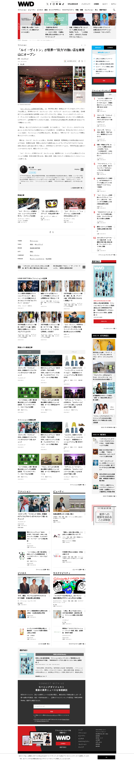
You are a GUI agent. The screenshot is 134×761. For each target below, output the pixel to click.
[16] (79, 97)
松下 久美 (66, 220)
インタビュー (67, 410)
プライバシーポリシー (51, 715)
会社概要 (98, 740)
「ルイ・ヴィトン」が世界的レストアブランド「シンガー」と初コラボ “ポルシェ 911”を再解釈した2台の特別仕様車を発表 (104, 199)
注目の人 (30, 305)
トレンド (24, 305)
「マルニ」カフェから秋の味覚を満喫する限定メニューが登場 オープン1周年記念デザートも (50, 403)
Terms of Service (41, 721)
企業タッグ (54, 216)
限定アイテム (24, 410)
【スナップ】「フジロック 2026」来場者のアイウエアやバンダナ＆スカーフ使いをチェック (27, 371)
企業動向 (55, 516)
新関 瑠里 (55, 520)
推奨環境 (98, 735)
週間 (110, 94)
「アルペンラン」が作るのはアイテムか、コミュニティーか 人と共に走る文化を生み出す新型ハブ (102, 377)
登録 (104, 80)
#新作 (31, 244)
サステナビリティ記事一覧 (76, 644)
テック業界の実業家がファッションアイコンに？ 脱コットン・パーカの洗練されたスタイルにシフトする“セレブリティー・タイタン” (27, 298)
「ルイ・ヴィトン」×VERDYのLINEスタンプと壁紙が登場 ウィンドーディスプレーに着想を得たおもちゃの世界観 (73, 328)
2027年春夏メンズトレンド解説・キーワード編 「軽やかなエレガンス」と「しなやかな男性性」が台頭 (50, 328)
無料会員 (98, 47)
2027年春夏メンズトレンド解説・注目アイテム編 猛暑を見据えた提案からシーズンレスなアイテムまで (27, 328)
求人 (96, 10)
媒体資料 (98, 746)
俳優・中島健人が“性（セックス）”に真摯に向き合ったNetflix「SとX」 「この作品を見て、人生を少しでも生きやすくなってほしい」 (78, 32)
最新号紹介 (103, 10)
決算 (28, 635)
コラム (73, 218)
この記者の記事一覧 (76, 188)
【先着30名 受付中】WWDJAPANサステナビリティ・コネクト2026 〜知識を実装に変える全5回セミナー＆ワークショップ (54, 32)
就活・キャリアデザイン (53, 10)
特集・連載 (79, 10)
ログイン (113, 4)
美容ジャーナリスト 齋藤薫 (69, 541)
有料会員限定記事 (73, 4)
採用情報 (98, 744)
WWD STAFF (21, 524)
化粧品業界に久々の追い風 (62, 514)
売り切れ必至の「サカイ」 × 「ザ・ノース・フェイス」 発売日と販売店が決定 (66, 267)
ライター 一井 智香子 (23, 220)
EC (18, 601)
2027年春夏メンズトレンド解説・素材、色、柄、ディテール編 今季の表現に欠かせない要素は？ (73, 297)
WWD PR (108, 427)
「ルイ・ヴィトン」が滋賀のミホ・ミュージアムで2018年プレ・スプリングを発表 (27, 213)
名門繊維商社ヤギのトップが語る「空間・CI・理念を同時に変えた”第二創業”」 (103, 398)
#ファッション (34, 241)
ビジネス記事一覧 (43, 644)
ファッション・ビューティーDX (28, 601)
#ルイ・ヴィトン (34, 255)
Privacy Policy (65, 719)
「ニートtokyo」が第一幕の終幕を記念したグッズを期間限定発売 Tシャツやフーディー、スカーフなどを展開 (27, 403)
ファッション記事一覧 (42, 569)
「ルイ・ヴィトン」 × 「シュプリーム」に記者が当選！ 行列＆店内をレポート (73, 213)
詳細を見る (104, 321)
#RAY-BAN (20, 527)
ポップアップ (24, 58)
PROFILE (77, 169)
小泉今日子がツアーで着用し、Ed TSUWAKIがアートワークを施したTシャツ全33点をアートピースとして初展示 (104, 183)
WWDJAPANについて (101, 729)
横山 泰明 (20, 603)
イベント (43, 380)
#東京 (31, 251)
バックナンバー (85, 4)
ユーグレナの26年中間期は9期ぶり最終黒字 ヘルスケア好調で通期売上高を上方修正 (37, 631)
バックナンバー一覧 (109, 328)
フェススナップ (21, 378)
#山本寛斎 (49, 258)
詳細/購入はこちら (40, 676)
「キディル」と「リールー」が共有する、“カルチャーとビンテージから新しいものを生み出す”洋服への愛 (73, 403)
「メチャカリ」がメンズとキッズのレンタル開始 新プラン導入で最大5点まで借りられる (35, 267)
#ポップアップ (39, 244)
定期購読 (96, 4)
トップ (80, 730)
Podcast (65, 601)
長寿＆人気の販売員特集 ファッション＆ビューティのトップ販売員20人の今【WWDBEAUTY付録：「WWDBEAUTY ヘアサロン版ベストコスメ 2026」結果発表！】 (59, 660)
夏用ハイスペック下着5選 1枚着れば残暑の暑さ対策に (105, 229)
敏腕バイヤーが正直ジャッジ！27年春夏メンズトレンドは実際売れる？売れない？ (50, 296)
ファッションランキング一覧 (106, 255)
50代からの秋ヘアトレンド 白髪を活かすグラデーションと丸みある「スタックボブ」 (102, 30)
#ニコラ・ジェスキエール (37, 258)
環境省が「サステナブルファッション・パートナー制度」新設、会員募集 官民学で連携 (72, 631)
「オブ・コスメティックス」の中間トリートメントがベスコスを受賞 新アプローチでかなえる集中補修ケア (107, 465)
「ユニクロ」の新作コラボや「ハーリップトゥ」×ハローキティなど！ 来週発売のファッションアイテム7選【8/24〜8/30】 (73, 372)
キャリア (81, 747)
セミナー (105, 4)
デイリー (97, 94)
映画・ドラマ (73, 380)
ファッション (22, 10)
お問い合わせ (99, 742)
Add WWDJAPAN (71, 61)
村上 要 (22, 64)
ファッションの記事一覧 (77, 484)
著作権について (99, 738)
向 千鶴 (55, 604)
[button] (114, 10)
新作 (19, 58)
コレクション (89, 10)
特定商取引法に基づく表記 (102, 733)
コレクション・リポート (24, 218)
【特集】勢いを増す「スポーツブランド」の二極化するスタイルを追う (30, 30)
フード (42, 410)
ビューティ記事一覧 (78, 569)
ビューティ (32, 10)
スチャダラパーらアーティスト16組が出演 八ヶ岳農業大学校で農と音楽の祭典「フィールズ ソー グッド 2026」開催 (104, 242)
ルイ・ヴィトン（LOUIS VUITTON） (32, 109)
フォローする (32, 172)
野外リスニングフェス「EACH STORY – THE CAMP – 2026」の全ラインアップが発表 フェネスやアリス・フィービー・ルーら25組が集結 (50, 372)
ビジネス (40, 10)
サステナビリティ (68, 10)
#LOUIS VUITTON (35, 248)
